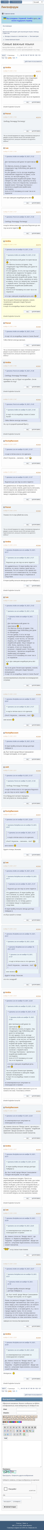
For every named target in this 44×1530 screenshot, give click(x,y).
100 (36, 55)
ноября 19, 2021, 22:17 (9, 472)
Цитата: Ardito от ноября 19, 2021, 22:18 (20, 741)
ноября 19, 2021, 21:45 (9, 326)
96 (26, 55)
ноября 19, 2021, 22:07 (9, 444)
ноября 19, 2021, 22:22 (9, 929)
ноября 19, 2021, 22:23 (9, 996)
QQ (27, 102)
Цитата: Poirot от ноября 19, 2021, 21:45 (20, 404)
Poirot (8, 113)
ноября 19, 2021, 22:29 (9, 1337)
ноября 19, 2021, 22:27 (9, 1149)
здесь (35, 18)
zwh (7, 767)
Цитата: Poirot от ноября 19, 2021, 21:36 (20, 217)
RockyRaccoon (11, 441)
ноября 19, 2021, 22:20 (9, 600)
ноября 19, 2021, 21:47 (9, 399)
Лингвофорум (9, 7)
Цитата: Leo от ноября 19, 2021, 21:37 (19, 449)
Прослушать (7, 1475)
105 (13, 58)
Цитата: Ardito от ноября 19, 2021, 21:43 (20, 331)
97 (28, 55)
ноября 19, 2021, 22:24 (9, 1111)
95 (24, 55)
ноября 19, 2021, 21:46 (9, 366)
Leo (6, 148)
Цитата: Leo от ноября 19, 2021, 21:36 (19, 249)
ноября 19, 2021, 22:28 (9, 1213)
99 (33, 55)
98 (31, 55)
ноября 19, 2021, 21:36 (9, 117)
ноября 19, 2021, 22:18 (9, 510)
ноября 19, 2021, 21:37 (9, 212)
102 (2, 58)
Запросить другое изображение (22, 1475)
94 (21, 55)
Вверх (4, 1388)
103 (6, 58)
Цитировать (36, 102)
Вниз (4, 55)
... (19, 55)
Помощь (18, 1523)
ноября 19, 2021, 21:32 (9, 71)
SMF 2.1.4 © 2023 (17, 1525)
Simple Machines (27, 1525)
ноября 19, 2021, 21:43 (9, 244)
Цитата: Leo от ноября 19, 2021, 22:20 (19, 819)
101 (39, 55)
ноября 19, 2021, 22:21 (9, 736)
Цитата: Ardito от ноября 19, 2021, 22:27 (20, 1269)
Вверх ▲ (25, 1523)
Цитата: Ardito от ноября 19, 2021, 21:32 (20, 156)
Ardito (8, 67)
